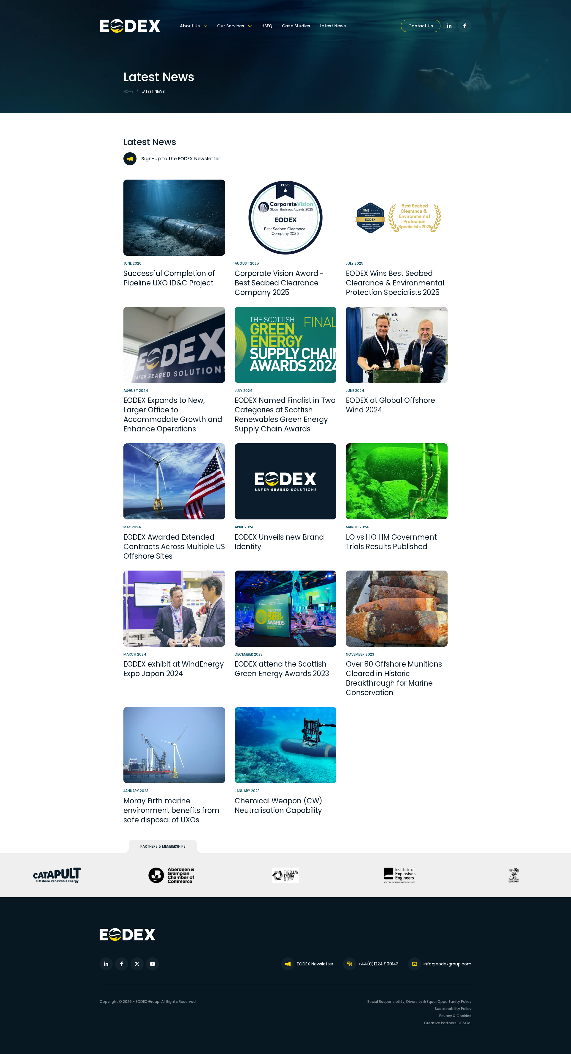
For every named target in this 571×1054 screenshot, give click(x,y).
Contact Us (420, 26)
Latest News (333, 26)
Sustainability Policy (453, 1008)
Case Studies (296, 26)
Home (128, 91)
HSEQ (266, 26)
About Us (190, 26)
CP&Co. (464, 1022)
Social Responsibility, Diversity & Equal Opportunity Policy (419, 1001)
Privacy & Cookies (455, 1015)
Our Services (231, 26)
